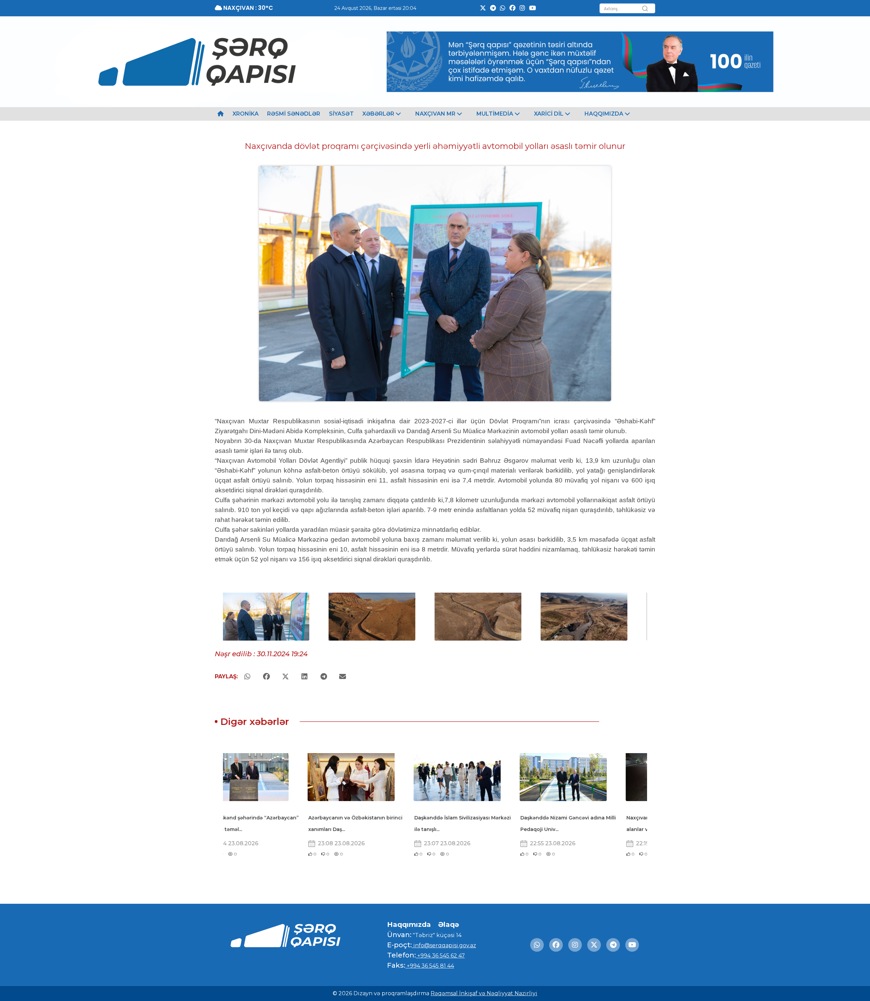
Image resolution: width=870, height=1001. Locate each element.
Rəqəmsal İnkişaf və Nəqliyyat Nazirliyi (484, 993)
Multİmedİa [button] (495, 114)
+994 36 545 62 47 (440, 955)
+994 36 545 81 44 (429, 966)
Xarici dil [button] (549, 114)
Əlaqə (448, 924)
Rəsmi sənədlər (293, 114)
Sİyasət (341, 114)
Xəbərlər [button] (379, 114)
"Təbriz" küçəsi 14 (437, 935)
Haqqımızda (409, 924)
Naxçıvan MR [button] (436, 114)
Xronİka (245, 114)
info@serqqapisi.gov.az (444, 945)
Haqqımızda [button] (605, 114)
